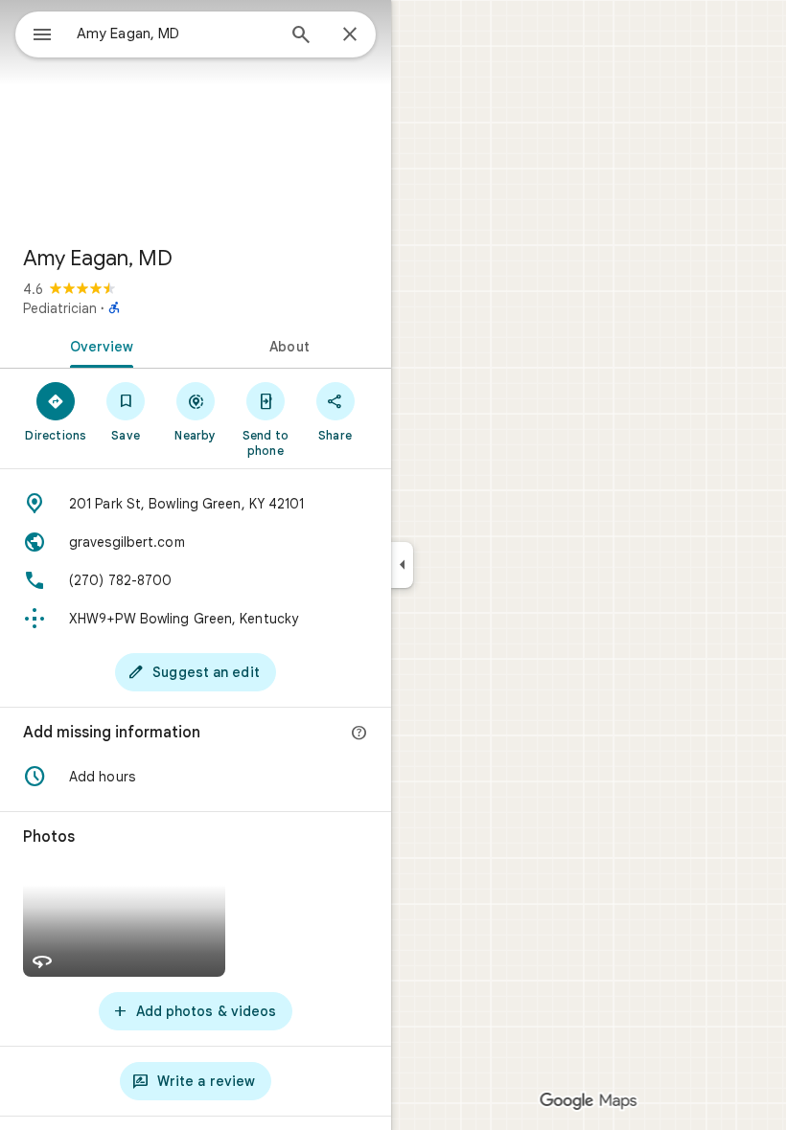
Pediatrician (60, 308)
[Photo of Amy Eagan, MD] (195, 115)
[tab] (98, 345)
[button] (195, 776)
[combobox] (175, 33)
